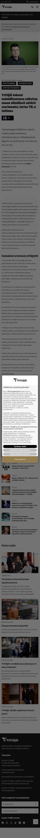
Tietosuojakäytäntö (20, 459)
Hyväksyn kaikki (20, 446)
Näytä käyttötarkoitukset (20, 454)
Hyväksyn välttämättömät (20, 450)
